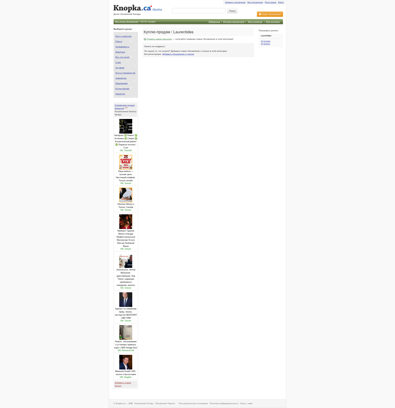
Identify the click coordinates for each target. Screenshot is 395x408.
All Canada (265, 41)
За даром (119, 67)
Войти (281, 2)
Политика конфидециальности (224, 403)
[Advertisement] (271, 98)
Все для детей (122, 57)
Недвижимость (122, 46)
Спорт (118, 62)
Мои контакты (273, 21)
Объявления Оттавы (144, 403)
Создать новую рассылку (159, 38)
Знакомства (120, 78)
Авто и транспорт (123, 36)
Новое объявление (271, 14)
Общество (120, 93)
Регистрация (270, 2)
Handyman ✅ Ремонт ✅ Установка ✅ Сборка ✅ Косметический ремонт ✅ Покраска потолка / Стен (125, 141)
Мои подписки (255, 21)
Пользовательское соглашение (193, 403)
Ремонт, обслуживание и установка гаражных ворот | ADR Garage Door (125, 344)
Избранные (214, 21)
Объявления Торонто (165, 403)
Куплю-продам (122, 88)
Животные (120, 51)
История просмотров (233, 21)
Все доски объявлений (126, 21)
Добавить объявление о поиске (178, 53)
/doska (157, 9)
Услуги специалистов (125, 72)
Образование (121, 83)
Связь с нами (246, 403)
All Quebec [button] (265, 43)
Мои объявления (255, 2)
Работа (118, 41)
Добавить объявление (235, 2)
